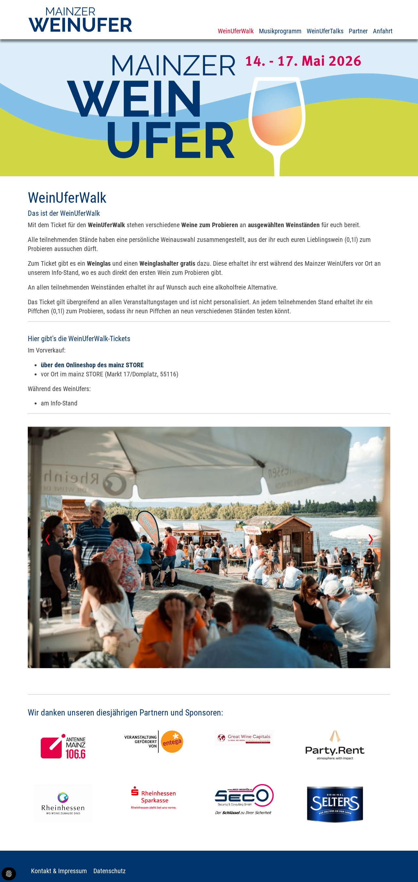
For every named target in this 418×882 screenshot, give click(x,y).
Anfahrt (383, 31)
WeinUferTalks (325, 31)
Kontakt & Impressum (59, 871)
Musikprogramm (280, 31)
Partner (358, 31)
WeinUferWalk (236, 31)
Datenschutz (109, 871)
